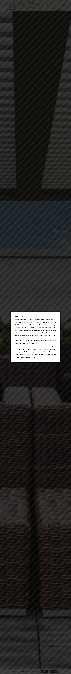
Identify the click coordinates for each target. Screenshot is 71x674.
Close (58, 360)
